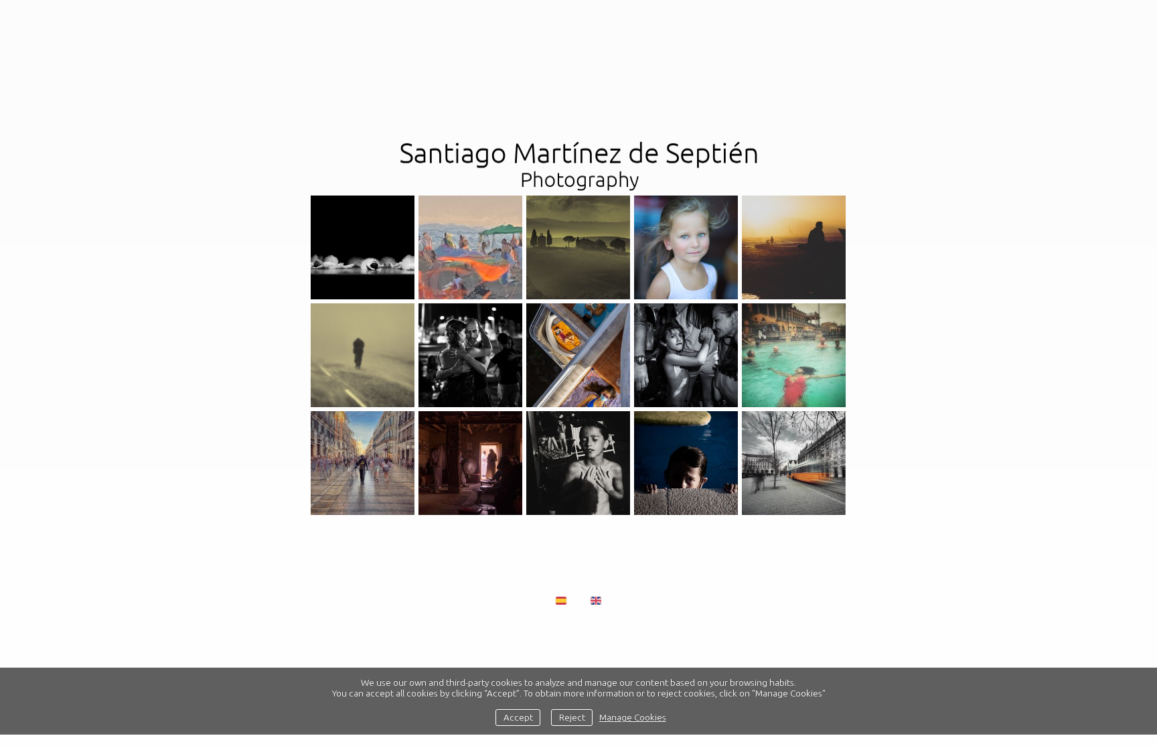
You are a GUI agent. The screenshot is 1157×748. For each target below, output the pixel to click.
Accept (518, 717)
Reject (572, 717)
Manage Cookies (632, 717)
